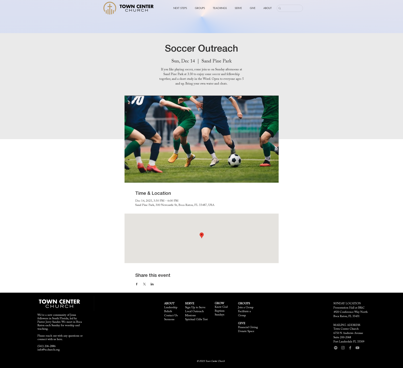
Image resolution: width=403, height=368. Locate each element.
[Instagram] (343, 347)
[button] (180, 8)
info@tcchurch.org (48, 349)
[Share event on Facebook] (136, 284)
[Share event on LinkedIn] (152, 284)
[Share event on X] (144, 284)
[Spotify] (335, 347)
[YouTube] (357, 347)
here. (60, 339)
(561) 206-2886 (46, 346)
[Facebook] (350, 347)
